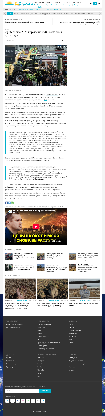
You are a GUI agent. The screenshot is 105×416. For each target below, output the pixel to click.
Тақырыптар (12, 321)
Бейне (71, 343)
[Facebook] (6, 203)
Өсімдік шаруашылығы (14, 324)
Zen (39, 376)
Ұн (36, 14)
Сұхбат (71, 324)
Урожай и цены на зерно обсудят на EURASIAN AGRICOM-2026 (40, 10)
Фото (70, 340)
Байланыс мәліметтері (77, 364)
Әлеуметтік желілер (47, 354)
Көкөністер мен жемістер (84, 14)
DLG (45, 100)
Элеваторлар (68, 14)
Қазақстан (41, 327)
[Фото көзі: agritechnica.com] (36, 65)
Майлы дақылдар (27, 14)
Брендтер (9, 367)
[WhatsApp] (12, 203)
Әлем (10, 14)
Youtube (40, 364)
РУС (91, 4)
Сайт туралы (73, 358)
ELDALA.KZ (73, 354)
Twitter (40, 367)
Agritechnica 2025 (52, 95)
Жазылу (45, 391)
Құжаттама (10, 361)
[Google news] (43, 401)
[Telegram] (9, 203)
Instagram (56, 196)
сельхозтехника (10, 207)
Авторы (71, 370)
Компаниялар (11, 364)
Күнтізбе (9, 358)
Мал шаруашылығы (13, 327)
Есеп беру (72, 336)
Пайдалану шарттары (76, 361)
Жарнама (72, 367)
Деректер (10, 354)
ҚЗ (95, 4)
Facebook (25, 196)
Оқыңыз (73, 321)
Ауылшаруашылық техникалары (50, 14)
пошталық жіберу (16, 198)
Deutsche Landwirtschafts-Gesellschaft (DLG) (33, 207)
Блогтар (71, 327)
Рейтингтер (73, 333)
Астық (16, 14)
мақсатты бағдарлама (40, 112)
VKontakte (41, 370)
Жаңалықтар (44, 321)
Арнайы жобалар (21, 300)
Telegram (37, 196)
